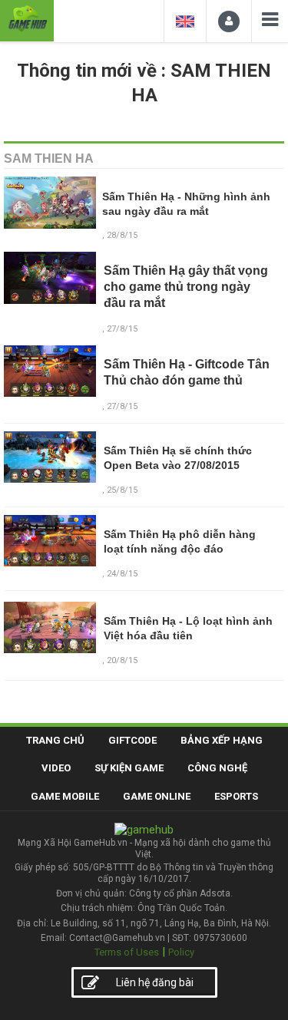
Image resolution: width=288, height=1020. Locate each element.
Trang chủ (55, 740)
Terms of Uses (126, 952)
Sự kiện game (129, 768)
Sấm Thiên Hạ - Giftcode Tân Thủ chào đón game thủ (187, 372)
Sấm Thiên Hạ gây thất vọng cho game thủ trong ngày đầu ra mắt (186, 286)
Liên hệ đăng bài (155, 982)
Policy (181, 952)
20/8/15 (122, 660)
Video (56, 768)
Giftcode (132, 740)
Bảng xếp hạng (221, 740)
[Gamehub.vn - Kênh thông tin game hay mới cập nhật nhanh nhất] (27, 18)
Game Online (156, 796)
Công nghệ (217, 768)
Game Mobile (65, 796)
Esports (236, 796)
